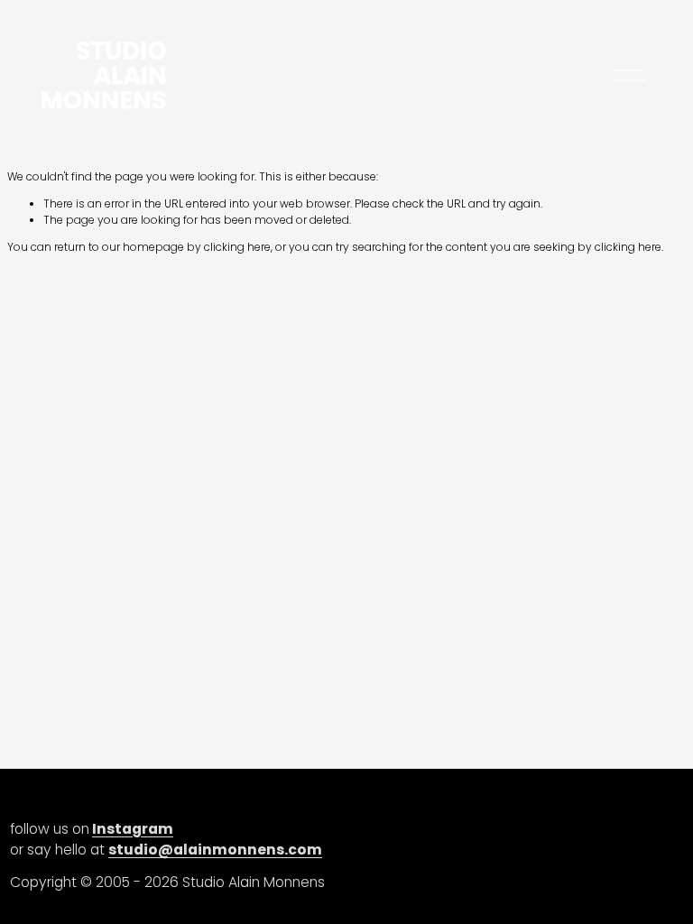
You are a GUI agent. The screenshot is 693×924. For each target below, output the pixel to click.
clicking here (237, 246)
